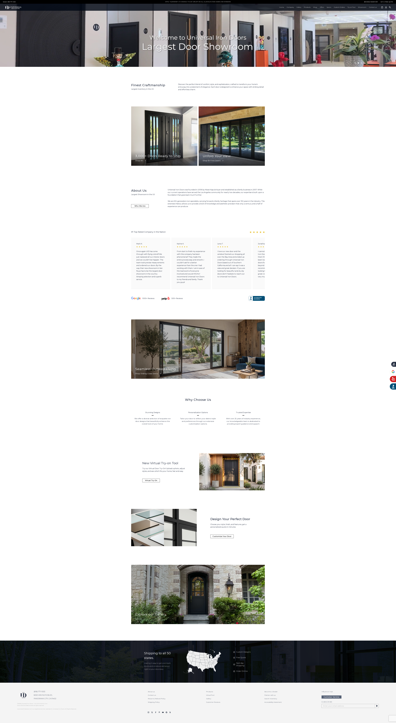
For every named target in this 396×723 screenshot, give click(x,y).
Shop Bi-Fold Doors (211, 161)
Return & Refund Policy (156, 699)
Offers (322, 7)
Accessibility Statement (273, 702)
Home (281, 7)
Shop (315, 7)
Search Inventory (270, 699)
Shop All (139, 161)
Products (307, 7)
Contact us (373, 7)
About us (151, 692)
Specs (329, 7)
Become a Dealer (271, 692)
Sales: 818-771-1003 (9, 1)
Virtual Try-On (151, 480)
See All (138, 619)
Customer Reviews (213, 702)
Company (290, 7)
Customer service (331, 697)
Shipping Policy (154, 702)
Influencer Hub (327, 692)
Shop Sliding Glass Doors (146, 374)
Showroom (362, 7)
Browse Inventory (371, 1)
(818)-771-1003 (39, 692)
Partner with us (270, 695)
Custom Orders (339, 7)
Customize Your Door (222, 536)
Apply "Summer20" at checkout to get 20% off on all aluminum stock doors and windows (198, 1)
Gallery (298, 7)
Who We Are (140, 206)
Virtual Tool (210, 695)
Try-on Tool (351, 7)
